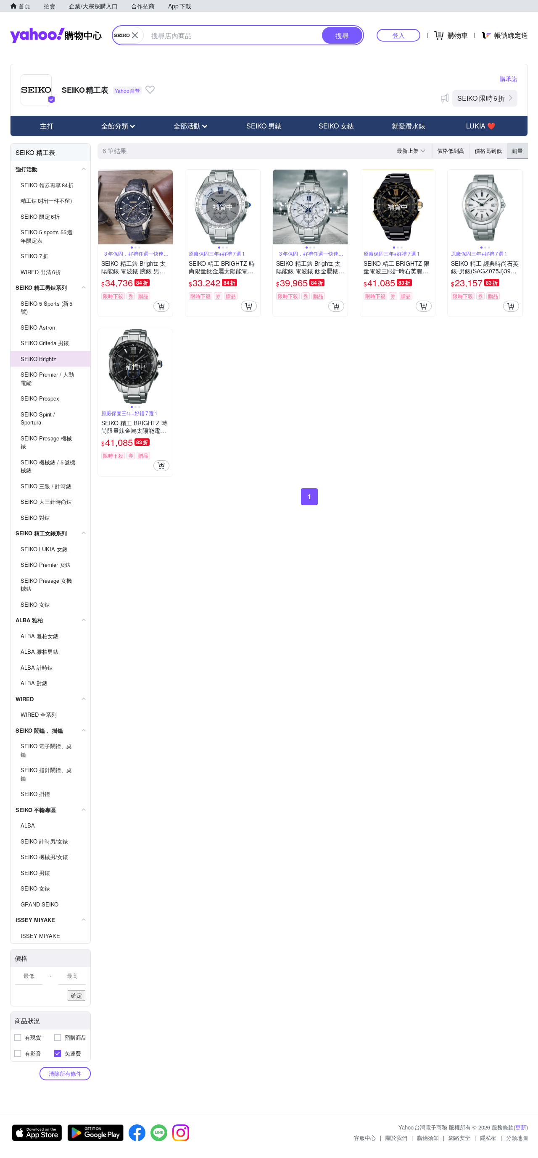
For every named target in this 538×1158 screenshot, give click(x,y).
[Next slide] (167, 206)
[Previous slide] (103, 206)
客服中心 (365, 1138)
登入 (398, 35)
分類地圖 (517, 1138)
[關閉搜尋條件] (135, 35)
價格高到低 (488, 151)
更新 (520, 1127)
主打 (46, 126)
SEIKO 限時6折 (481, 98)
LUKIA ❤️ (481, 126)
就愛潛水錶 (408, 126)
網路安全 (459, 1138)
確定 (76, 995)
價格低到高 (450, 151)
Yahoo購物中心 (56, 35)
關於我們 (396, 1138)
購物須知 (428, 1138)
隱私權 (488, 1138)
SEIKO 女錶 (336, 126)
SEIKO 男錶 (264, 126)
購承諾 (508, 78)
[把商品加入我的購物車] (161, 306)
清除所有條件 (65, 1073)
